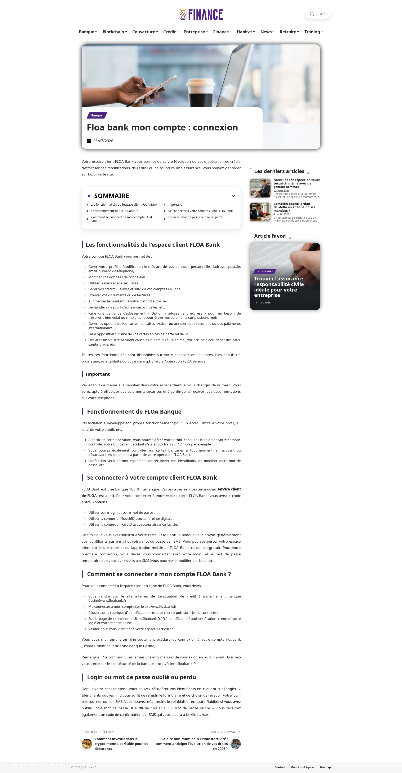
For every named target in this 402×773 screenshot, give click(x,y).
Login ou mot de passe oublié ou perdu (196, 217)
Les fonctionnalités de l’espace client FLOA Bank (123, 204)
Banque (97, 115)
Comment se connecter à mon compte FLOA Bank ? (121, 219)
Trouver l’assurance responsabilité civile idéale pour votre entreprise (279, 286)
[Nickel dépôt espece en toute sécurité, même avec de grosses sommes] (260, 188)
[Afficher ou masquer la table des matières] (182, 195)
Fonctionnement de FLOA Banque (114, 211)
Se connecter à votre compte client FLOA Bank (200, 211)
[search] (312, 14)
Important (175, 204)
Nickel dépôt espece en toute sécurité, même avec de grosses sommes (297, 183)
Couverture (265, 271)
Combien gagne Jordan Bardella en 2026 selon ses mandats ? (294, 207)
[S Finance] (201, 13)
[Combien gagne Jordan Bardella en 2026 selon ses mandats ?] (260, 212)
